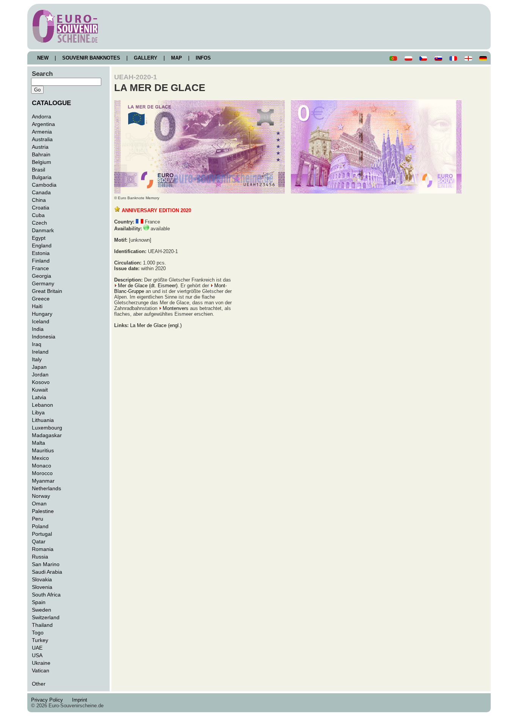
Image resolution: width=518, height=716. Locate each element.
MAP (176, 58)
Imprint (81, 700)
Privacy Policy (49, 700)
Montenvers (175, 308)
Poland (40, 526)
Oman (39, 503)
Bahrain (41, 154)
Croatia (40, 208)
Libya (38, 412)
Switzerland (46, 617)
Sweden (41, 610)
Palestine (43, 511)
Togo (38, 632)
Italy (37, 359)
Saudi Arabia (47, 572)
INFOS (203, 58)
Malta (38, 443)
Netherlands (46, 488)
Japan (39, 367)
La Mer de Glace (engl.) (156, 325)
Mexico (40, 458)
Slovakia (42, 579)
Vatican (40, 670)
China (39, 200)
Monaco (41, 466)
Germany (43, 283)
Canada (41, 192)
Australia (42, 139)
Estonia (41, 253)
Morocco (42, 473)
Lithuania (43, 420)
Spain (39, 602)
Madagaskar (47, 435)
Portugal (42, 534)
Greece (41, 299)
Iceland (40, 321)
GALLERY (145, 58)
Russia (40, 557)
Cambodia (44, 185)
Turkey (40, 640)
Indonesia (43, 337)
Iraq (36, 344)
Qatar (39, 541)
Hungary (42, 314)
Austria (40, 147)
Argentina (43, 124)
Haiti (37, 306)
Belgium (41, 162)
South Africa (46, 595)
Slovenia (42, 587)
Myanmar (43, 481)
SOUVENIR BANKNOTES (91, 58)
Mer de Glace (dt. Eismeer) (147, 285)
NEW (43, 58)
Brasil (38, 170)
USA (37, 655)
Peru (37, 519)
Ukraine (41, 663)
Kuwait (40, 390)
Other (39, 684)
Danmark (43, 230)
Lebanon (42, 405)
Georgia (41, 276)
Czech (39, 223)
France (40, 268)
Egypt (39, 238)
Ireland (40, 352)
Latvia (39, 397)
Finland (41, 261)
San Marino (46, 564)
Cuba (38, 215)
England (42, 245)
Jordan (40, 374)
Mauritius (43, 450)
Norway (41, 496)
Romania (42, 549)
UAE (37, 648)
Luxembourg (47, 428)
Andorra (41, 116)
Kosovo (41, 382)
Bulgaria (42, 177)
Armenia (42, 132)
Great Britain (47, 291)
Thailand (42, 625)
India (38, 329)
